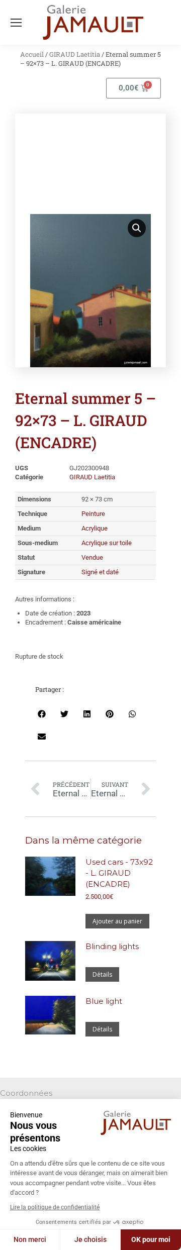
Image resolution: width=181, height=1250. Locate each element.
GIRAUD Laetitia (74, 54)
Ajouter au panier (117, 921)
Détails (102, 974)
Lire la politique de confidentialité (55, 1207)
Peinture (93, 513)
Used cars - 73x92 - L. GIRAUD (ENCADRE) (119, 873)
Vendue (92, 557)
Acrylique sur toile (106, 543)
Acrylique (94, 528)
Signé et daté (100, 572)
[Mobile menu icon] (16, 23)
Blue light (103, 1001)
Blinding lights (112, 946)
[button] (137, 228)
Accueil (32, 54)
